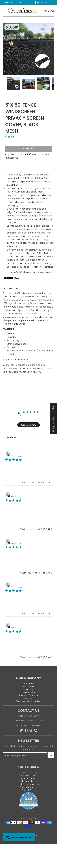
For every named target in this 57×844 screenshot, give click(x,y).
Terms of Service (28, 698)
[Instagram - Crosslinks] (30, 730)
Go (51, 755)
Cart (45, 2)
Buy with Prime (28, 790)
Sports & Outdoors (27, 775)
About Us (28, 683)
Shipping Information (28, 695)
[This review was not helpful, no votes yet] (49, 482)
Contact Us (28, 686)
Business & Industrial (27, 784)
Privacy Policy (28, 692)
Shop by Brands (27, 787)
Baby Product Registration (28, 701)
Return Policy (28, 689)
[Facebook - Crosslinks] (26, 730)
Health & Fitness (27, 778)
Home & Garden (27, 772)
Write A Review (28, 424)
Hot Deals (48, 10)
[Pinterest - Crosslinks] (35, 730)
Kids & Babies (27, 781)
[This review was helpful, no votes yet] (44, 482)
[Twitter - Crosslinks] (21, 730)
